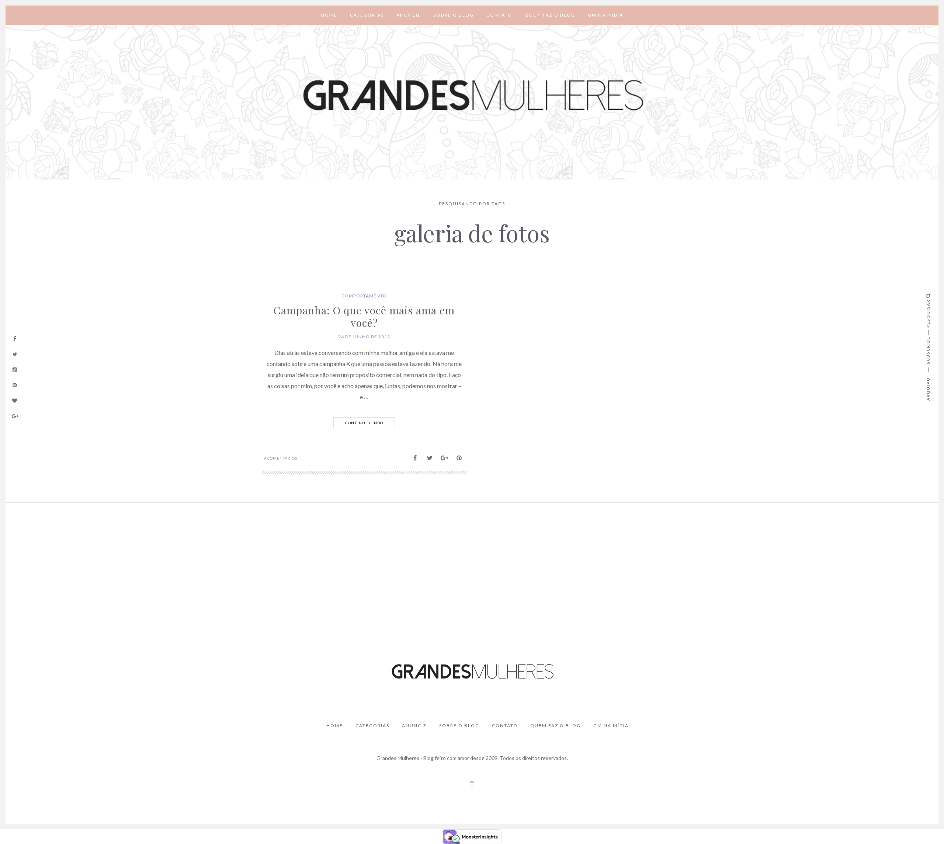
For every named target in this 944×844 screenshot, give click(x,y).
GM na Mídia (605, 15)
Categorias (367, 15)
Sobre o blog (454, 15)
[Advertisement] (472, 563)
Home (329, 15)
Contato (499, 15)
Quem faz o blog (550, 15)
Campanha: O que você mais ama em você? (364, 316)
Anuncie (408, 15)
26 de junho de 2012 (364, 336)
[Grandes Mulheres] (472, 95)
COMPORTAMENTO (364, 296)
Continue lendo (364, 423)
